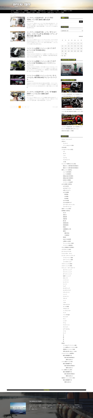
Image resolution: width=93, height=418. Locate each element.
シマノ (64, 155)
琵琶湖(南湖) (65, 225)
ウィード (65, 284)
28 (65, 53)
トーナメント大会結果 (68, 182)
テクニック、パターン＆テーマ (68, 267)
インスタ (44, 12)
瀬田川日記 (66, 233)
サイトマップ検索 (60, 12)
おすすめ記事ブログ (67, 202)
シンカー (65, 320)
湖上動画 (66, 198)
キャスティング (66, 288)
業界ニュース (19, 10)
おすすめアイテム (67, 188)
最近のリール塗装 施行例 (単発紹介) (70, 167)
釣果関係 (26, 10)
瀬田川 (64, 231)
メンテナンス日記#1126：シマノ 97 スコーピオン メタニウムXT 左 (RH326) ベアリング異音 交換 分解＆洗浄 (42, 34)
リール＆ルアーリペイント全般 (69, 345)
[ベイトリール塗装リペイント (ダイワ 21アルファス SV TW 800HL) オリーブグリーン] (17, 65)
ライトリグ (65, 316)
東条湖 (64, 237)
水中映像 (66, 196)
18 (78, 48)
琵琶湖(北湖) (65, 223)
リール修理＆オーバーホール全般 (70, 347)
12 (81, 46)
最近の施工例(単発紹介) (69, 357)
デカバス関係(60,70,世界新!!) (68, 247)
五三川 (64, 212)
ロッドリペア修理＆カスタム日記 (69, 163)
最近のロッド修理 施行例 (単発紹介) (70, 165)
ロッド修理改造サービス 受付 (18, 12)
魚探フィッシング (67, 276)
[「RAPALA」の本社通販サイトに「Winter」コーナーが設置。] (72, 69)
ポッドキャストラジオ (66, 251)
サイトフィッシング (67, 271)
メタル (64, 302)
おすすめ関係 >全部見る (67, 184)
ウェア (64, 286)
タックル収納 (66, 306)
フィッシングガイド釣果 (68, 243)
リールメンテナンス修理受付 (68, 353)
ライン (64, 318)
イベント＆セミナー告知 (68, 145)
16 (71, 48)
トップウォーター (67, 310)
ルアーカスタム (66, 329)
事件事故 (66, 194)
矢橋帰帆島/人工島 (67, 229)
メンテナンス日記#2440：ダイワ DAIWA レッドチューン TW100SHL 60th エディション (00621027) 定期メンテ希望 (72, 128)
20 (62, 51)
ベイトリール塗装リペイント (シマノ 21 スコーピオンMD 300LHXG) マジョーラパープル (42, 77)
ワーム (64, 322)
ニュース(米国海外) (67, 174)
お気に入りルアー (67, 190)
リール (64, 331)
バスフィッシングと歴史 (67, 265)
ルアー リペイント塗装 (68, 259)
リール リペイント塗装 (68, 257)
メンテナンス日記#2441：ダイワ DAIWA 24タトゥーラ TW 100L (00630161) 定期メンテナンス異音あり (72, 111)
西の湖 (64, 220)
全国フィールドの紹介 (66, 208)
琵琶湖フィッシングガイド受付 (68, 378)
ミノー (64, 300)
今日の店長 (64, 147)
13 (62, 48)
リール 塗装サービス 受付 (53, 10)
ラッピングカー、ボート (67, 253)
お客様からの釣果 (67, 241)
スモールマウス (66, 304)
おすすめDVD (66, 186)
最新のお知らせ (41, 10)
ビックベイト (66, 282)
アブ (64, 151)
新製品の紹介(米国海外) (68, 178)
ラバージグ (65, 327)
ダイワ (64, 153)
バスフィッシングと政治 (67, 263)
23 (71, 51)
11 (78, 46)
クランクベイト (66, 292)
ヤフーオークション (67, 206)
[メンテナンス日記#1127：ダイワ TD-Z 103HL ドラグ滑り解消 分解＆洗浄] (17, 22)
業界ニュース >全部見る (67, 169)
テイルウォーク (66, 159)
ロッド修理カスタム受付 (67, 369)
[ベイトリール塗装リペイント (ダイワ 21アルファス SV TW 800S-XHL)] (17, 52)
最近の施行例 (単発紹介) (69, 365)
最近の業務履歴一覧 (67, 355)
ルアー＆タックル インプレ (69, 204)
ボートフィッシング (67, 273)
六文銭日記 (66, 235)
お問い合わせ (51, 12)
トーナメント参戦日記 (68, 245)
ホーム (12, 10)
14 (65, 48)
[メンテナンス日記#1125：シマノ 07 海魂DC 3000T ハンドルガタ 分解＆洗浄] (17, 96)
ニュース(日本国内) (67, 172)
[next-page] (28, 107)
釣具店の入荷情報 (67, 180)
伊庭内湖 (65, 218)
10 (75, 46)
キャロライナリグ (67, 290)
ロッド (64, 333)
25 (78, 51)
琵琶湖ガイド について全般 (69, 349)
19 (81, 48)
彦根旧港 (65, 216)
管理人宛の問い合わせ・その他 (69, 351)
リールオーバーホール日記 (67, 149)
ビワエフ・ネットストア (67, 139)
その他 (64, 161)
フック (64, 312)
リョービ (65, 157)
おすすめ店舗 (66, 200)
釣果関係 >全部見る (66, 210)
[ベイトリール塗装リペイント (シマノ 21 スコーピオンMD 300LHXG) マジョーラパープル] (17, 80)
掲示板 (38, 12)
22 (68, 51)
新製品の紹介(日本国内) (68, 176)
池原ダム (65, 214)
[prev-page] (11, 107)
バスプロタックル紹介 (66, 249)
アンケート (65, 143)
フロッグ (65, 298)
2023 (11, 15)
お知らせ (63, 141)
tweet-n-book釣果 (67, 239)
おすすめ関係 (33, 10)
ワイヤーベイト (66, 324)
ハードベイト (66, 280)
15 (68, 48)
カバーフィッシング (67, 269)
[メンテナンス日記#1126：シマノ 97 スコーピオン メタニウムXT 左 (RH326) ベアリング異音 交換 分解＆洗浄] (17, 36)
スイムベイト (66, 296)
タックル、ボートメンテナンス (68, 255)
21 (65, 51)
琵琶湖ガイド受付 (31, 12)
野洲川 (64, 227)
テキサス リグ (66, 308)
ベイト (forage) (66, 314)
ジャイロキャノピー (67, 261)
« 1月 (62, 55)
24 (75, 51)
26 (81, 51)
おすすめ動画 (66, 192)
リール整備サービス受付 (66, 10)
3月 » (65, 55)
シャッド (65, 294)
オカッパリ (65, 278)
